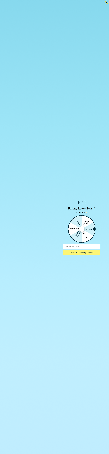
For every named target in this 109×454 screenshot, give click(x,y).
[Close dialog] (106, 2)
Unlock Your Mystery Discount (82, 252)
